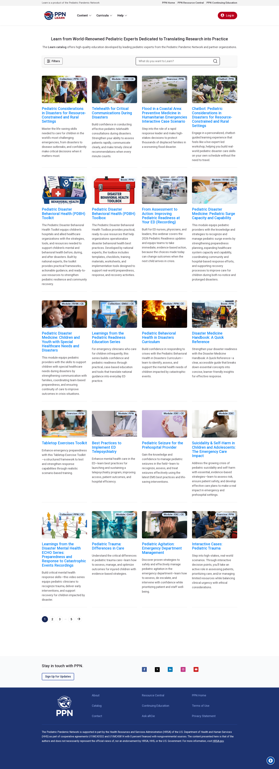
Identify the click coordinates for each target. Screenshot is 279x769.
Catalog (97, 705)
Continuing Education (155, 705)
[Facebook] (144, 669)
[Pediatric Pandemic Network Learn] (55, 15)
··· (66, 619)
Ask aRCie (148, 716)
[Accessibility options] (271, 761)
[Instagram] (183, 669)
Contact (97, 716)
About (95, 695)
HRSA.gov (218, 741)
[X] (157, 669)
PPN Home (199, 695)
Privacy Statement (204, 716)
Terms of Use (200, 705)
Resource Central (153, 695)
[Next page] (79, 619)
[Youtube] (196, 669)
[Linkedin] (170, 669)
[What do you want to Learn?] (215, 61)
